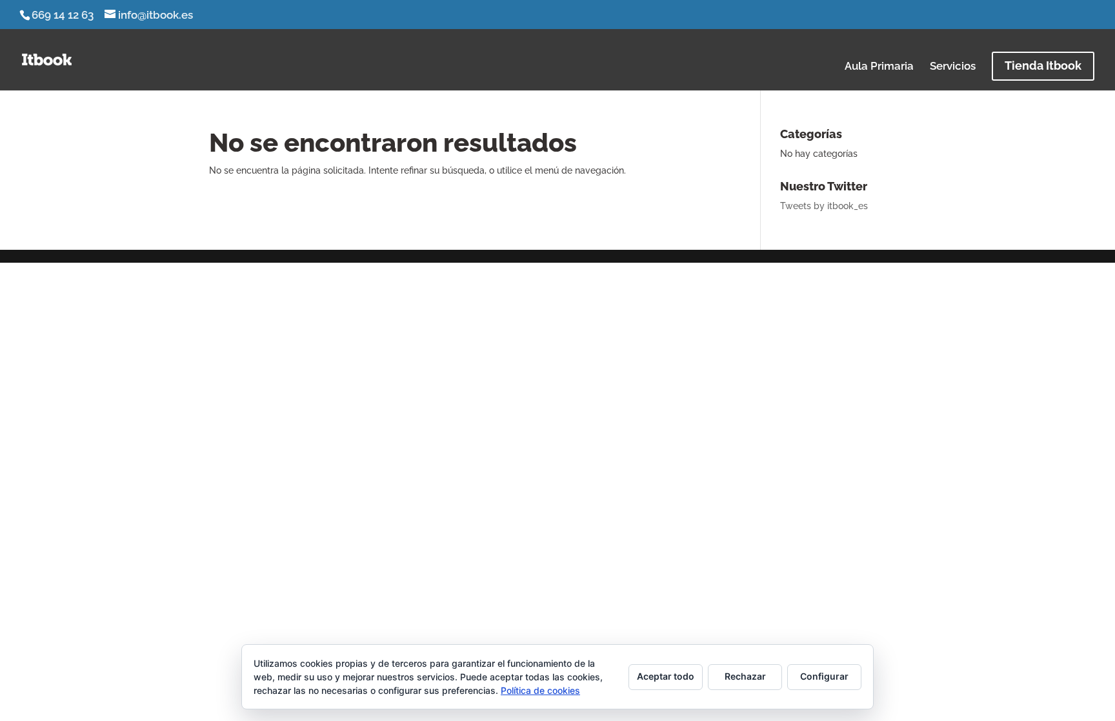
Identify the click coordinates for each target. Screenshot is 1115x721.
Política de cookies (540, 690)
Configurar (824, 676)
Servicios (953, 66)
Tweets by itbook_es (824, 206)
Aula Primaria (879, 66)
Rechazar (745, 676)
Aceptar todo (665, 676)
